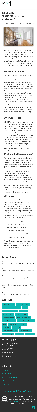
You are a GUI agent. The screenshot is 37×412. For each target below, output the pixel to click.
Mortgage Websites (16, 401)
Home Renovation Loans (29, 23)
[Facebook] (34, 407)
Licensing (4, 370)
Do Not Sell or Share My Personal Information (16, 391)
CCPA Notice (5, 384)
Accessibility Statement (9, 377)
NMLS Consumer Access (9, 381)
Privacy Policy (6, 373)
